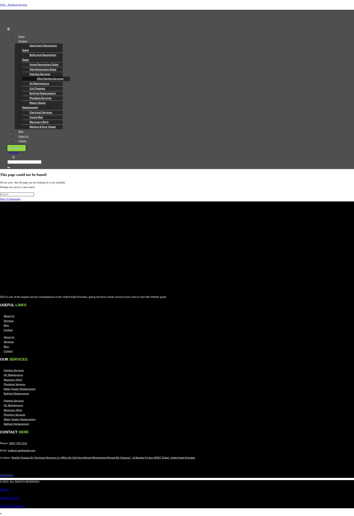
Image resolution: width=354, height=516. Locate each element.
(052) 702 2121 (18, 443)
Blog (20, 131)
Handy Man (36, 117)
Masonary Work (39, 122)
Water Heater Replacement (34, 105)
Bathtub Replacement (43, 93)
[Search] (8, 167)
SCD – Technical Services (13, 4)
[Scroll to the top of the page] (1, 513)
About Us (23, 136)
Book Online (9, 498)
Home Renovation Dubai (44, 64)
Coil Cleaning (37, 88)
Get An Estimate (12, 506)
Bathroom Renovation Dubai (39, 57)
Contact (22, 141)
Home (21, 36)
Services (22, 41)
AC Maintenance (39, 83)
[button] (79, 29)
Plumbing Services (41, 98)
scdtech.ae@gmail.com (21, 450)
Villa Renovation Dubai (43, 69)
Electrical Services (41, 112)
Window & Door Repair (43, 126)
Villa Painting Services (50, 78)
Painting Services (40, 74)
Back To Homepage (10, 199)
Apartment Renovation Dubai (39, 48)
